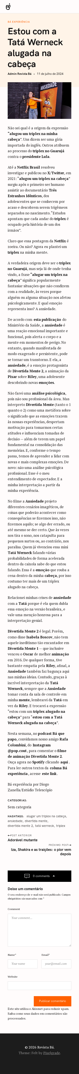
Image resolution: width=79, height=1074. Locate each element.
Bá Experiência (19, 22)
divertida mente (36, 821)
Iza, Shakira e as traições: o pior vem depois (41, 852)
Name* (12, 955)
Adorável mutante (23, 840)
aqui (64, 762)
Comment (14, 909)
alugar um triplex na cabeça (46, 816)
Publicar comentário (52, 1001)
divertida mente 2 (20, 826)
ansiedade (15, 821)
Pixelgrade (51, 1052)
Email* (45, 955)
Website (13, 976)
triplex (60, 826)
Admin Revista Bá (19, 74)
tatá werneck (44, 826)
